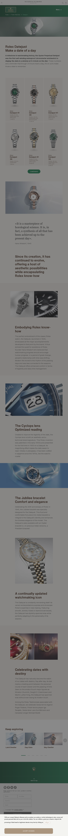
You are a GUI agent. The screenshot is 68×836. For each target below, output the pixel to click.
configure (46, 822)
